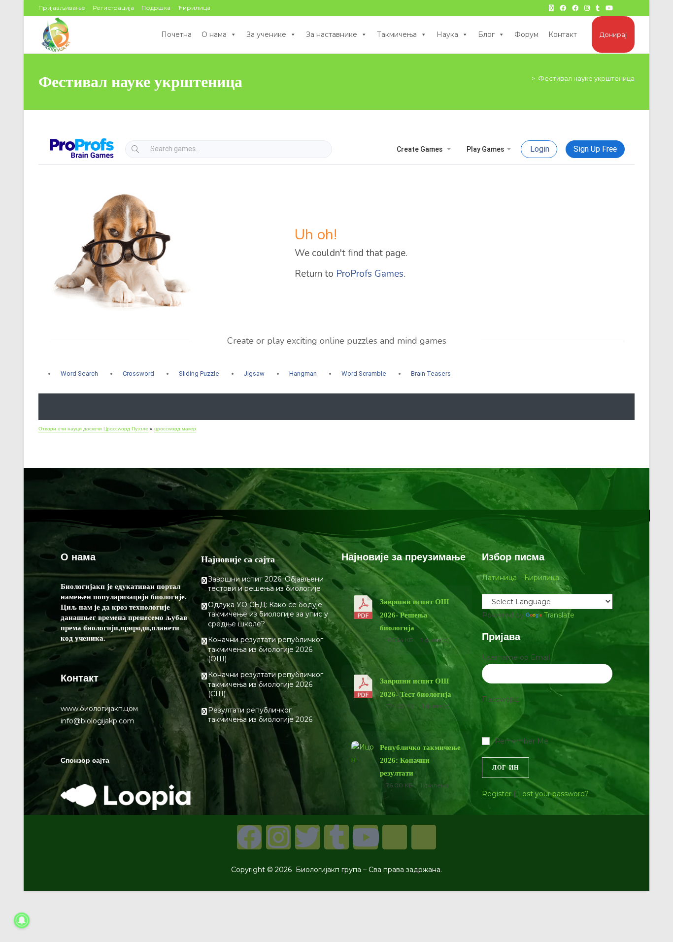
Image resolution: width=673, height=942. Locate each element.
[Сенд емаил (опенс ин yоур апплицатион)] (631, 8)
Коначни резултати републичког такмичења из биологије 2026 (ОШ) (265, 649)
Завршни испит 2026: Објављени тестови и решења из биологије (266, 584)
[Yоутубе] (365, 837)
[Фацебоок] (249, 837)
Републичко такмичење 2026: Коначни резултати (420, 761)
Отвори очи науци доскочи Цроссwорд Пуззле (93, 428)
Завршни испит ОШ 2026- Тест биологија (415, 687)
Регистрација (113, 7)
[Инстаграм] (278, 837)
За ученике (266, 34)
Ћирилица (194, 7)
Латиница (499, 577)
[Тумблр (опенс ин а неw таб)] (598, 8)
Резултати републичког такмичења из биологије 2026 (260, 715)
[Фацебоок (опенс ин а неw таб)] (563, 8)
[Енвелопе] (394, 837)
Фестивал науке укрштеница (586, 78)
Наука (447, 34)
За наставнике (331, 34)
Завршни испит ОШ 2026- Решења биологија (414, 615)
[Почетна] (526, 78)
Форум (526, 34)
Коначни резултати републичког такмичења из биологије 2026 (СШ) (265, 684)
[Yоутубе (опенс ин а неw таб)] (609, 8)
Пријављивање (61, 7)
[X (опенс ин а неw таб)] (551, 8)
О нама (214, 34)
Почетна (176, 34)
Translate (559, 615)
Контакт (562, 34)
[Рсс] (423, 837)
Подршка (155, 7)
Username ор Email (516, 657)
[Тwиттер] (307, 837)
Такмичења (397, 34)
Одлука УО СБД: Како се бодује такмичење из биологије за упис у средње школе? (268, 614)
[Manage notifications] (22, 920)
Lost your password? (553, 793)
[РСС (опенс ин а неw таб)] (621, 8)
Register (496, 793)
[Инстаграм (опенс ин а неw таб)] (587, 8)
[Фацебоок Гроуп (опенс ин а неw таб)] (575, 8)
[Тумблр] (336, 837)
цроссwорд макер (175, 428)
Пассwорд (500, 699)
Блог (486, 34)
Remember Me (521, 741)
